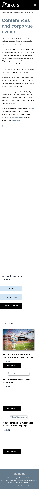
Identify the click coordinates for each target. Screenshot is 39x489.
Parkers (6, 49)
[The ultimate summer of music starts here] (18, 373)
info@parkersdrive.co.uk (18, 117)
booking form (16, 120)
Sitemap (31, 485)
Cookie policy (26, 485)
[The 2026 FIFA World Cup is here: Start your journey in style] (18, 339)
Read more (12, 365)
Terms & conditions (10, 485)
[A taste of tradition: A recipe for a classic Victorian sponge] (18, 417)
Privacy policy (18, 485)
